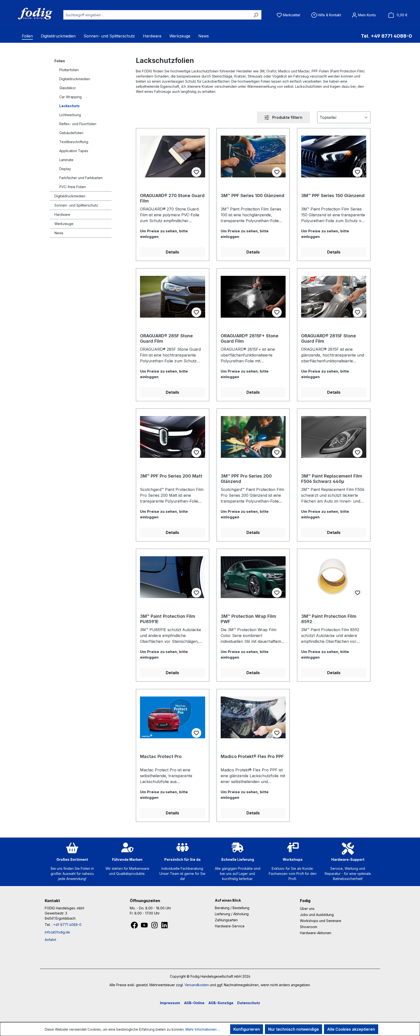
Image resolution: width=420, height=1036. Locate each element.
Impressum (170, 1003)
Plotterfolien (69, 70)
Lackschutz (69, 106)
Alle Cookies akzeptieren (351, 1029)
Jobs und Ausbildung (317, 915)
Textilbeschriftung (73, 142)
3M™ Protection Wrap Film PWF (248, 619)
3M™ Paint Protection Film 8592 (328, 619)
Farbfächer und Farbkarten (81, 178)
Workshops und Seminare (320, 921)
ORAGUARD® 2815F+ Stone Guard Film (249, 338)
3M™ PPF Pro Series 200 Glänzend (246, 478)
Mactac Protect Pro (161, 756)
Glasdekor (67, 88)
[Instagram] (155, 926)
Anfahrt (50, 940)
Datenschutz (248, 1003)
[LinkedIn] (164, 926)
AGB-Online (194, 1003)
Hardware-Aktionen (315, 933)
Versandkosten (196, 985)
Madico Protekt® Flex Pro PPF (252, 756)
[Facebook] (135, 926)
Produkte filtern (286, 117)
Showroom (308, 927)
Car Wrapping (70, 97)
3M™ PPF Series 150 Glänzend (333, 195)
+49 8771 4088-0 (67, 925)
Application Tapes (73, 151)
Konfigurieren (246, 1029)
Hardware (62, 214)
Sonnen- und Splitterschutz (76, 205)
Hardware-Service (230, 926)
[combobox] (156, 15)
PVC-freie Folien (72, 187)
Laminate (66, 160)
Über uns (307, 908)
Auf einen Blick (228, 900)
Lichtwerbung (70, 115)
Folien (59, 61)
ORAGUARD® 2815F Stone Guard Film (328, 338)
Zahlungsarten (226, 920)
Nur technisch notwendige (293, 1029)
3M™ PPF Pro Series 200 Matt (171, 476)
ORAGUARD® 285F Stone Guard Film (166, 338)
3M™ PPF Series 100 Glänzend (252, 195)
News (58, 233)
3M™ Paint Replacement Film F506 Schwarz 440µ (331, 478)
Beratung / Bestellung (232, 908)
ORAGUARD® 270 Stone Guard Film (172, 198)
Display (65, 169)
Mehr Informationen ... (202, 1029)
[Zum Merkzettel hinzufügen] (196, 172)
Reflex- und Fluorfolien (77, 124)
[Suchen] (256, 15)
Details (172, 252)
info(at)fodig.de (57, 932)
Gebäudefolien (71, 133)
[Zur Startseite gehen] (29, 13)
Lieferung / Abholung (232, 914)
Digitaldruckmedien (74, 79)
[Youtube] (145, 926)
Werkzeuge (63, 224)
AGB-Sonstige (220, 1003)
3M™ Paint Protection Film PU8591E (167, 619)
